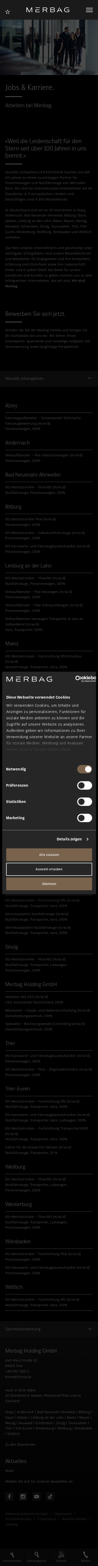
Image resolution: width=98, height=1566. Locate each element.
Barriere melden (74, 1518)
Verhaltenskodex (18, 1518)
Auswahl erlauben (49, 869)
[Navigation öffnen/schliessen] (89, 10)
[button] (49, 379)
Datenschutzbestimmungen (26, 1513)
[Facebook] (9, 1496)
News (9, 1470)
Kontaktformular (18, 1376)
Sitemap (11, 1524)
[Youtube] (36, 1496)
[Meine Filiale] (9, 11)
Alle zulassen (49, 854)
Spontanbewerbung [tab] (23, 1329)
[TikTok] (50, 1496)
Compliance (46, 1518)
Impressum (63, 1513)
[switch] (84, 785)
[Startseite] (50, 10)
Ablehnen (49, 884)
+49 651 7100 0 (17, 1371)
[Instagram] (23, 1496)
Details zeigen (69, 839)
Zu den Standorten (20, 1444)
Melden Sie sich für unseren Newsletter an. (39, 1481)
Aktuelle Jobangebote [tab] (24, 378)
